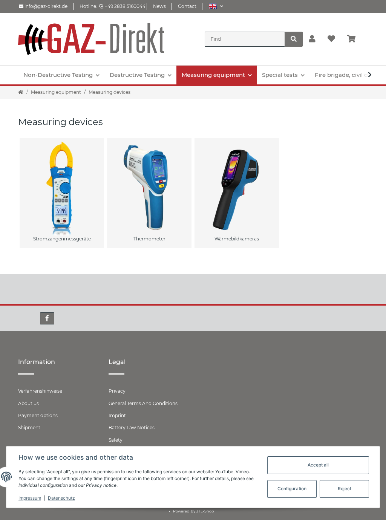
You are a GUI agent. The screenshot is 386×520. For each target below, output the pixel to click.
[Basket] (354, 39)
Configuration (291, 488)
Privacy (117, 391)
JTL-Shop (205, 511)
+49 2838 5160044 (125, 6)
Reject (344, 488)
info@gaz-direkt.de (45, 6)
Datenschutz (61, 498)
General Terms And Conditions (143, 403)
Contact (187, 6)
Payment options (38, 415)
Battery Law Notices (132, 427)
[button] (215, 6)
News (159, 6)
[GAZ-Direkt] (91, 39)
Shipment (29, 427)
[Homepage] (20, 92)
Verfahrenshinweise (40, 391)
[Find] (294, 39)
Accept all (318, 465)
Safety (116, 440)
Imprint (117, 415)
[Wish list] (331, 39)
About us (28, 403)
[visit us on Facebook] (47, 318)
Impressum (29, 498)
